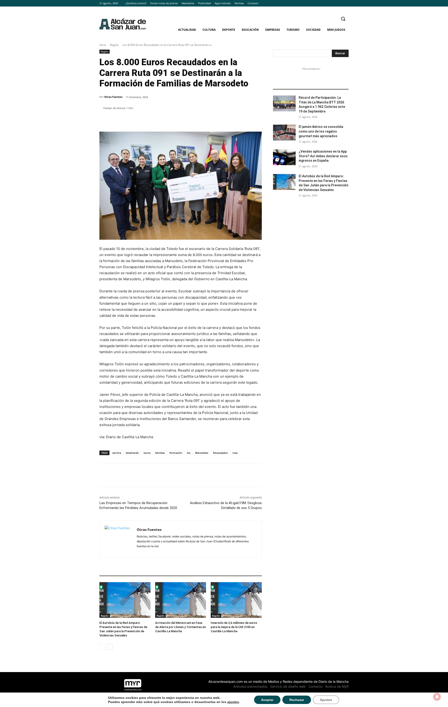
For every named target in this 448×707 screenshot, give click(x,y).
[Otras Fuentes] (118, 539)
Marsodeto (201, 452)
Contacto (315, 686)
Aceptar (267, 700)
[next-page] (110, 647)
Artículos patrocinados (250, 686)
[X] (346, 3)
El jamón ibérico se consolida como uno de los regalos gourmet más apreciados (321, 131)
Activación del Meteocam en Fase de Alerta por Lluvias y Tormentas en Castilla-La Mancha (180, 627)
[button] (343, 18)
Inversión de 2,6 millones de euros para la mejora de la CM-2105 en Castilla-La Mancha (234, 627)
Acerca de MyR (337, 686)
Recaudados (220, 452)
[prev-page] (102, 647)
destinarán (132, 452)
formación (175, 452)
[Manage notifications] (437, 696)
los (188, 452)
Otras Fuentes (113, 97)
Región (114, 45)
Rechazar (296, 700)
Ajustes (326, 700)
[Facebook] (333, 3)
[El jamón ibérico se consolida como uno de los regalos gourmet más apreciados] (284, 132)
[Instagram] (339, 3)
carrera (116, 452)
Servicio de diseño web (288, 686)
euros (147, 452)
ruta (235, 452)
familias (160, 452)
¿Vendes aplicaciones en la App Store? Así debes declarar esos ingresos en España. (323, 156)
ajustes (233, 702)
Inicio (102, 45)
